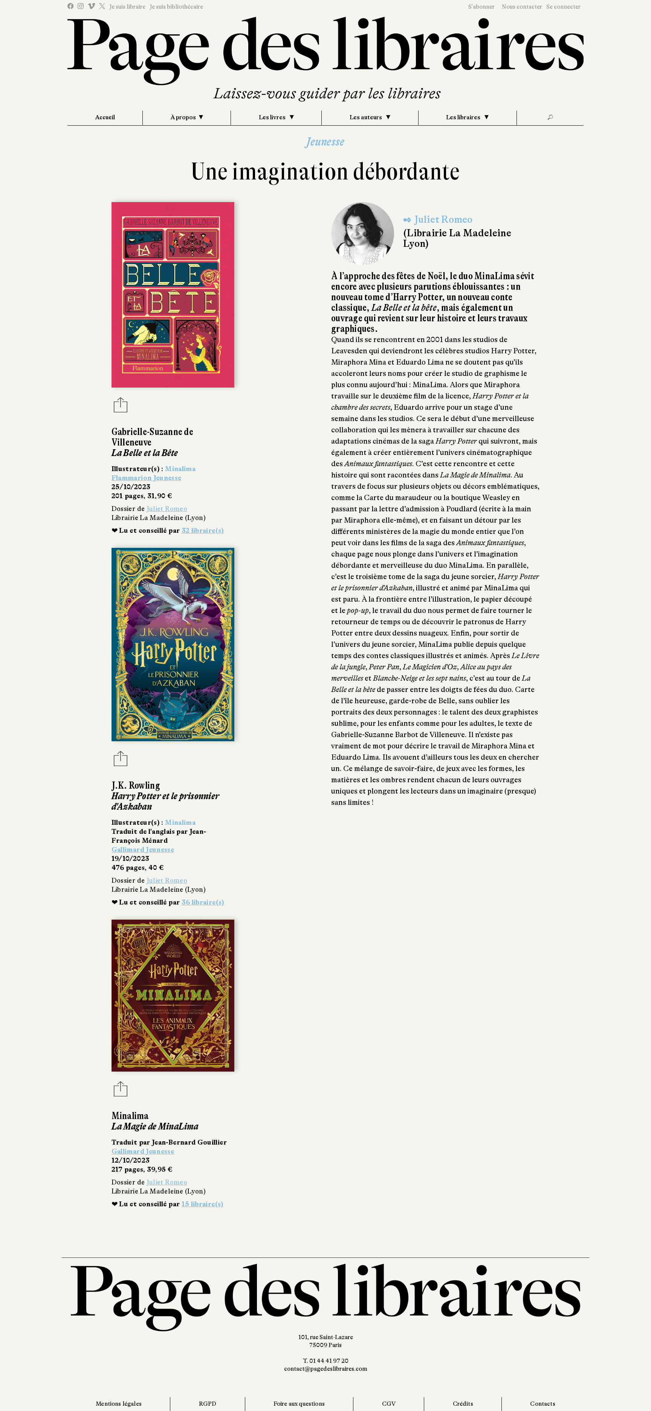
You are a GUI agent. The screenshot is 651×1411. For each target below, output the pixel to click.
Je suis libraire (127, 6)
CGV (389, 1403)
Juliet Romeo (167, 508)
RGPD (208, 1403)
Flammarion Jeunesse (147, 478)
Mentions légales (119, 1403)
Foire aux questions (299, 1403)
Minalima (180, 469)
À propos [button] (183, 117)
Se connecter (563, 6)
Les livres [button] (273, 117)
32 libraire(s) (203, 530)
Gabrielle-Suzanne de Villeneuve (152, 437)
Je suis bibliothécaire (176, 6)
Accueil (105, 117)
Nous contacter (522, 6)
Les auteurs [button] (366, 117)
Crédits (463, 1403)
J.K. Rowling (136, 785)
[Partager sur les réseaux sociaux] (121, 407)
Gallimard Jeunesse (143, 849)
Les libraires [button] (463, 117)
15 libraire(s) (203, 1204)
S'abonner (481, 6)
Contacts (542, 1403)
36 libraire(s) (203, 902)
